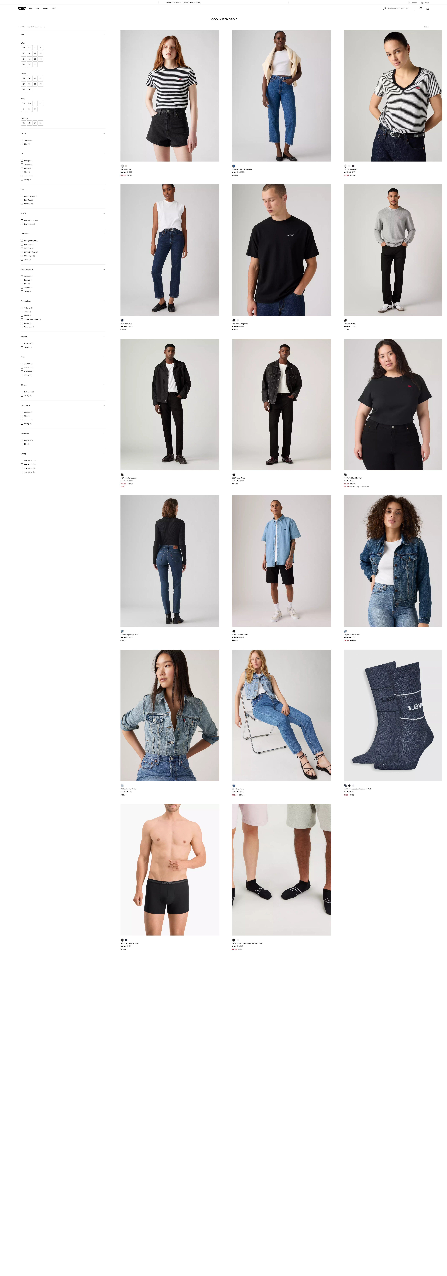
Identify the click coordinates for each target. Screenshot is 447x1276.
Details (198, 2)
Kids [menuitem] (53, 8)
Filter (23, 27)
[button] (63, 34)
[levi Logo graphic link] (22, 8)
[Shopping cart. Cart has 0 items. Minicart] (427, 8)
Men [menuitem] (37, 8)
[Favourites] (420, 8)
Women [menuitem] (45, 8)
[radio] (122, 166)
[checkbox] (23, 47)
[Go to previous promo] (159, 2)
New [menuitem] (30, 8)
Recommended (35, 27)
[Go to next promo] (288, 2)
